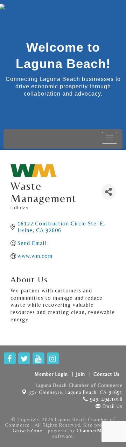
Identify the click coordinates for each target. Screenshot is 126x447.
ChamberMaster (95, 430)
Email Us (111, 406)
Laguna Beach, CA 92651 (75, 392)
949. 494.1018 (105, 399)
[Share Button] (108, 192)
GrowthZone (27, 430)
